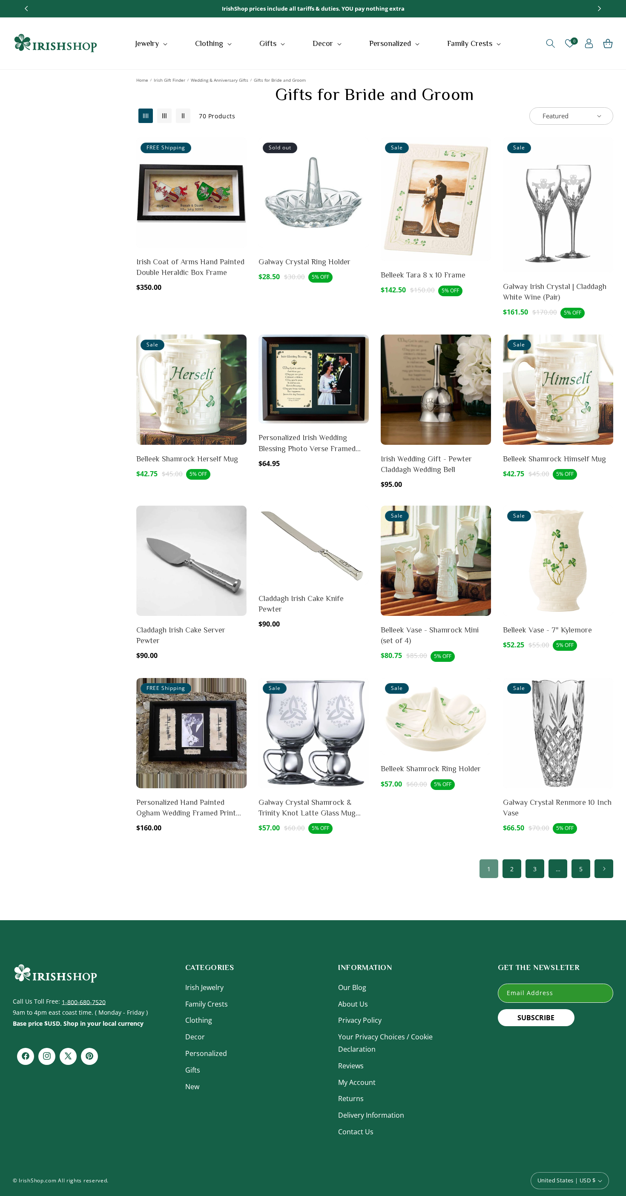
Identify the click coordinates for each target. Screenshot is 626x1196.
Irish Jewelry (204, 987)
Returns (351, 1098)
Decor (195, 1036)
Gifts (192, 1069)
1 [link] (489, 869)
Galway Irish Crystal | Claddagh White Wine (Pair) (554, 291)
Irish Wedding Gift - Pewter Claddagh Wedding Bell (426, 464)
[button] (152, 43)
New (192, 1086)
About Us (353, 1003)
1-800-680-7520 (84, 1001)
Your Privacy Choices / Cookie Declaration (385, 1042)
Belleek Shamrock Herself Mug (187, 459)
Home (142, 80)
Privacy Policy (360, 1020)
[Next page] (603, 868)
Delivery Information (371, 1114)
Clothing (198, 1020)
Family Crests (206, 1003)
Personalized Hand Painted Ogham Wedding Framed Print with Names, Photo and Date (186, 808)
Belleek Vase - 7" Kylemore (547, 630)
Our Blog (352, 987)
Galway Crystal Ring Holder (304, 262)
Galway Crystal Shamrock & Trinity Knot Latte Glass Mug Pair (307, 808)
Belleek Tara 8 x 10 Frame (423, 275)
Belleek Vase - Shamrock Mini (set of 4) (430, 635)
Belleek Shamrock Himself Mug (554, 459)
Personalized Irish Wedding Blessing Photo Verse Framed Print (307, 443)
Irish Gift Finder (169, 80)
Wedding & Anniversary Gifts (219, 80)
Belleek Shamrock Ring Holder (431, 768)
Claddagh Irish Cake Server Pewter (180, 635)
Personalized (206, 1053)
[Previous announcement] (26, 8)
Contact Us (355, 1131)
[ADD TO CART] (238, 170)
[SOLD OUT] (361, 170)
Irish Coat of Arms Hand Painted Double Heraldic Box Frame (190, 267)
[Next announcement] (599, 8)
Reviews (351, 1065)
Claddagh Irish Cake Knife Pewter (301, 603)
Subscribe (535, 1017)
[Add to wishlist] (238, 150)
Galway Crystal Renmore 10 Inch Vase (557, 807)
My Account (357, 1082)
